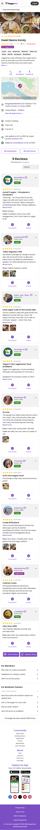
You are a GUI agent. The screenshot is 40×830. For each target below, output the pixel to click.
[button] (20, 86)
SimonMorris (19, 349)
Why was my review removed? (13, 670)
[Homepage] (11, 3)
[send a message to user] (26, 177)
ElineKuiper (18, 397)
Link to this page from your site (13, 702)
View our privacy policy (10, 678)
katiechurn (18, 508)
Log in (34, 3)
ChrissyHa (18, 461)
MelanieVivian (20, 568)
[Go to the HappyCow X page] (20, 797)
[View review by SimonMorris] (8, 352)
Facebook (29, 74)
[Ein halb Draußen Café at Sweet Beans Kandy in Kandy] (13, 273)
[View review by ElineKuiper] (8, 400)
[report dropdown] (36, 177)
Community (20, 730)
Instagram (20, 74)
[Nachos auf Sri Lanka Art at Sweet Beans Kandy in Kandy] (6, 273)
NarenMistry (19, 177)
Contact (20, 756)
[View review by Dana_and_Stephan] (8, 298)
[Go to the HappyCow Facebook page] (10, 797)
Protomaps (12, 98)
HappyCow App (20, 765)
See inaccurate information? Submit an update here (17, 696)
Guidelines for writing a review (13, 674)
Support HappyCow (20, 820)
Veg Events (20, 738)
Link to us (20, 758)
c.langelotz (25, 162)
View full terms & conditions (12, 711)
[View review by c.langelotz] (8, 614)
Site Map (20, 761)
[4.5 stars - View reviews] (5, 44)
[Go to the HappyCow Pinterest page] (25, 797)
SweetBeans (18, 143)
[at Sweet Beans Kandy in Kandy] (6, 328)
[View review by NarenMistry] (8, 180)
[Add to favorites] (37, 15)
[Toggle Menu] (2, 3)
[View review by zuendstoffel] (8, 240)
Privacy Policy (20, 808)
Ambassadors (20, 736)
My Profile (20, 733)
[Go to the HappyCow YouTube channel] (15, 797)
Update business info (14, 139)
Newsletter (20, 743)
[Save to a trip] (33, 15)
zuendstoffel (19, 237)
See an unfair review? (9, 707)
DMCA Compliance (20, 816)
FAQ (20, 753)
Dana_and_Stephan (22, 295)
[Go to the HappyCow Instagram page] (30, 797)
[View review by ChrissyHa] (8, 463)
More (3, 65)
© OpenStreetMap (22, 98)
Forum (20, 741)
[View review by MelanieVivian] (8, 571)
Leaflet (6, 98)
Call (10, 74)
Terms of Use (20, 812)
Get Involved (20, 746)
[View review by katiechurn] (8, 510)
